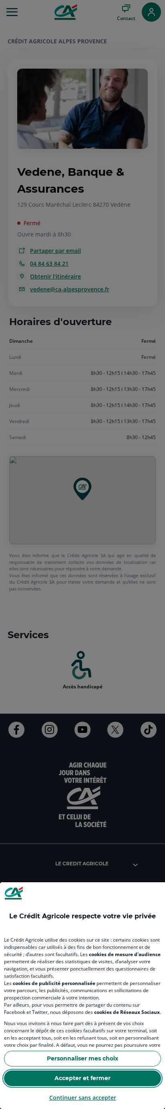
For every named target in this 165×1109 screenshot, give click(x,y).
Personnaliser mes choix (82, 1058)
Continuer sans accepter (82, 1097)
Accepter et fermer (82, 1078)
